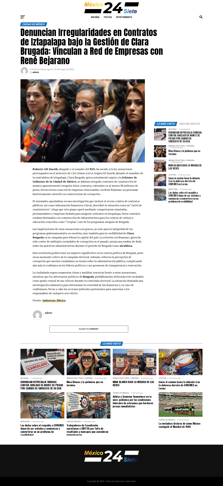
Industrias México (53, 300)
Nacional (95, 17)
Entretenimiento (124, 17)
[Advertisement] (178, 98)
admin (36, 72)
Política (108, 17)
